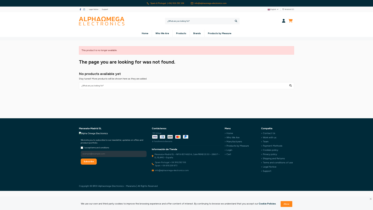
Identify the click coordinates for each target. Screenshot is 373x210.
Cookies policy (270, 150)
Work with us (269, 137)
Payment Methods (272, 145)
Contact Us (269, 133)
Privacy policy (270, 154)
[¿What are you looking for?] (236, 21)
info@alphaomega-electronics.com (211, 3)
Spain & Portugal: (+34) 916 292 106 (167, 3)
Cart (228, 154)
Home (229, 133)
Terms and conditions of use (278, 162)
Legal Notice (94, 9)
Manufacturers (234, 141)
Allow (286, 204)
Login (229, 150)
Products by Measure (237, 145)
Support (105, 9)
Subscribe (89, 161)
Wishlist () (289, 9)
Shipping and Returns (274, 158)
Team (266, 141)
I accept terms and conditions (96, 148)
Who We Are (233, 137)
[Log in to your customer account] (283, 21)
